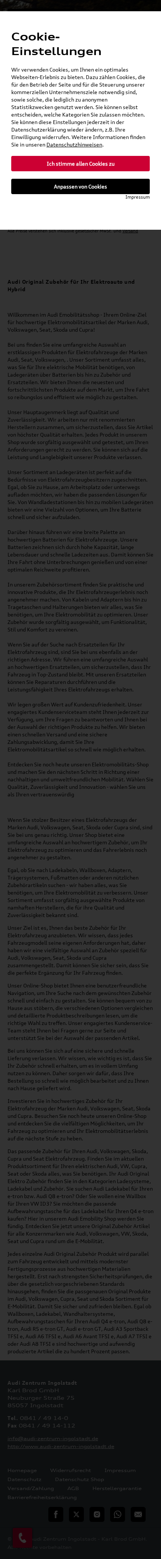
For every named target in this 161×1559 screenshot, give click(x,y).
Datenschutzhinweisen (74, 144)
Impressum (137, 197)
